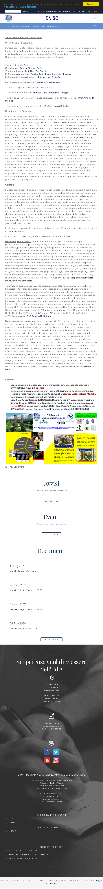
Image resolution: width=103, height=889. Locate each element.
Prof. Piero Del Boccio (36, 71)
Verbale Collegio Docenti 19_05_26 (26, 609)
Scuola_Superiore (35, 388)
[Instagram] (56, 760)
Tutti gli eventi (51, 535)
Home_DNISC (18, 406)
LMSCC (12, 831)
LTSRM (12, 822)
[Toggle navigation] (95, 18)
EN (95, 11)
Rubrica (82, 11)
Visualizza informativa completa (20, 6)
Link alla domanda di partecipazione (23, 37)
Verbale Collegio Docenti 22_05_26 (26, 590)
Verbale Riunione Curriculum (23, 571)
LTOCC (12, 818)
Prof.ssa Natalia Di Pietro (56, 106)
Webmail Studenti (70, 11)
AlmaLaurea (18, 231)
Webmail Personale (53, 11)
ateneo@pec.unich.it (54, 726)
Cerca (25, 11)
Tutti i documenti (52, 640)
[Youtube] (47, 760)
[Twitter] (56, 752)
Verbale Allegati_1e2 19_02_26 (23, 628)
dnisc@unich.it (55, 799)
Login (90, 11)
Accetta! (91, 4)
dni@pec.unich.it (54, 801)
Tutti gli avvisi (51, 501)
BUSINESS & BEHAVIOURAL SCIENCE (28, 854)
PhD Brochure (16, 467)
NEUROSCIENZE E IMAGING (23, 850)
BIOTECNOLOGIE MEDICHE (23, 858)
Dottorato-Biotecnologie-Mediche (78, 394)
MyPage (41, 11)
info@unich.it (54, 723)
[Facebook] (47, 752)
